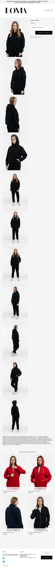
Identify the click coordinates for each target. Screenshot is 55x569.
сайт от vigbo (5, 565)
